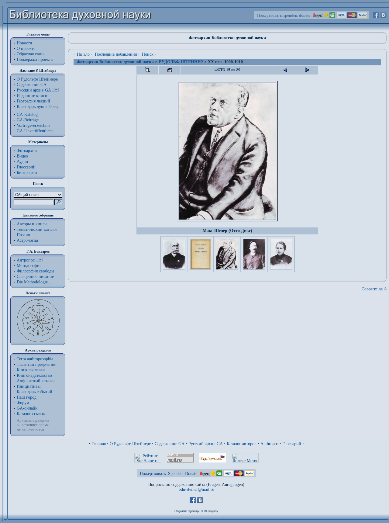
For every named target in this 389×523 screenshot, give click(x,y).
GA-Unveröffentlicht (35, 131)
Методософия (29, 265)
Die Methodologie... (34, 282)
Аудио (22, 161)
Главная (98, 444)
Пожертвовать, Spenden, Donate (168, 473)
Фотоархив (27, 150)
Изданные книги (32, 95)
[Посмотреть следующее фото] (307, 70)
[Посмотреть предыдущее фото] (285, 70)
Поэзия (23, 235)
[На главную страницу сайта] (80, 29)
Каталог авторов (241, 444)
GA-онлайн (27, 408)
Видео (22, 156)
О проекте (26, 48)
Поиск (147, 54)
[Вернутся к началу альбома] (147, 70)
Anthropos (269, 444)
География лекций (33, 101)
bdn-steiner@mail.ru (196, 489)
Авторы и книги (32, 224)
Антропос (26, 260)
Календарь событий (34, 392)
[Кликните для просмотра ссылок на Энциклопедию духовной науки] (39, 260)
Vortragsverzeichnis (33, 125)
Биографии (27, 172)
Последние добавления (116, 54)
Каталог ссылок (31, 413)
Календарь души (32, 106)
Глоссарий (26, 167)
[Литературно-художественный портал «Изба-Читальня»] (212, 461)
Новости (24, 43)
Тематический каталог (37, 229)
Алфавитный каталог (36, 381)
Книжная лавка (31, 370)
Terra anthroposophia (35, 359)
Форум (23, 402)
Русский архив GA (34, 90)
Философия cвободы (35, 271)
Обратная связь (30, 54)
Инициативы (28, 386)
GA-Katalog (27, 114)
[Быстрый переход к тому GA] (55, 90)
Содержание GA (31, 84)
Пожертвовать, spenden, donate (283, 15)
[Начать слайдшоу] (170, 70)
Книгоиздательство (34, 375)
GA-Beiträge (28, 120)
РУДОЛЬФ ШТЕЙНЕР (181, 62)
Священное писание (35, 276)
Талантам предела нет (37, 364)
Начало (83, 54)
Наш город (26, 397)
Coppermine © (374, 289)
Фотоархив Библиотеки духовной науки (115, 62)
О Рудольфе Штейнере (130, 444)
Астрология (27, 240)
